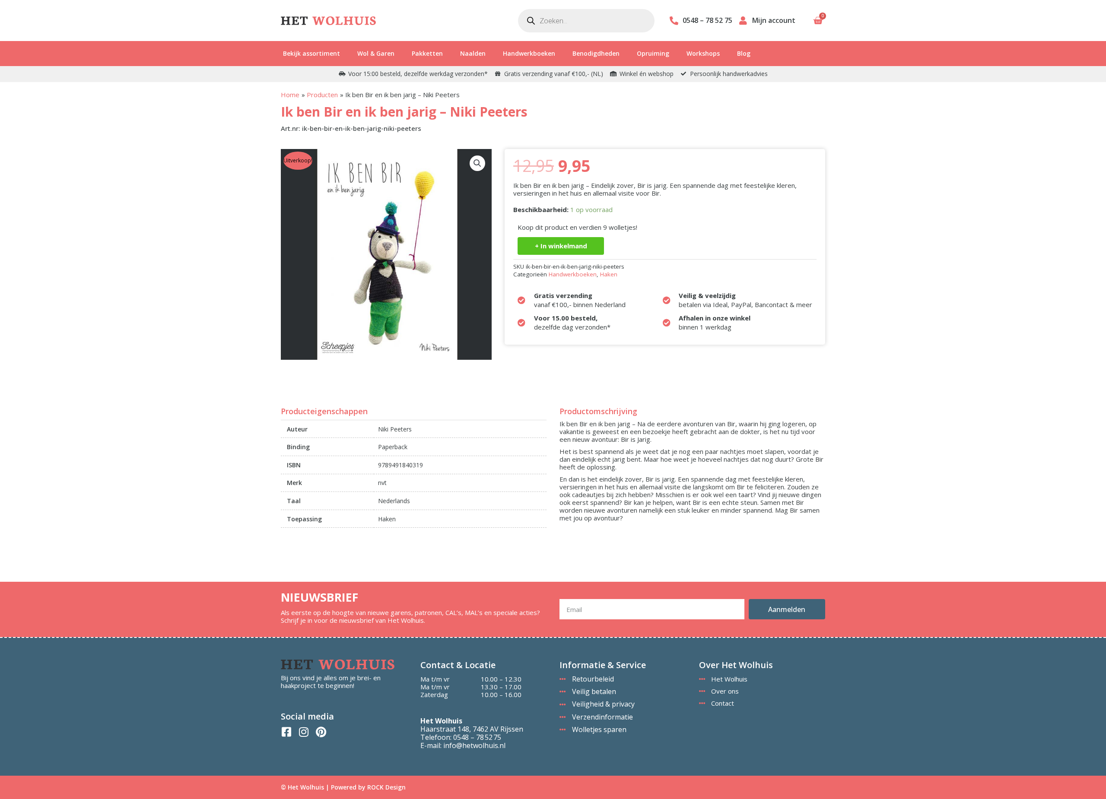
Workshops (703, 53)
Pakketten (427, 53)
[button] (477, 163)
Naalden (473, 53)
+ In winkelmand (561, 245)
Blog (743, 53)
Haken (608, 274)
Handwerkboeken (529, 53)
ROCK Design (386, 787)
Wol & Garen (375, 53)
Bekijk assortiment (311, 53)
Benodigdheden (596, 53)
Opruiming (653, 53)
